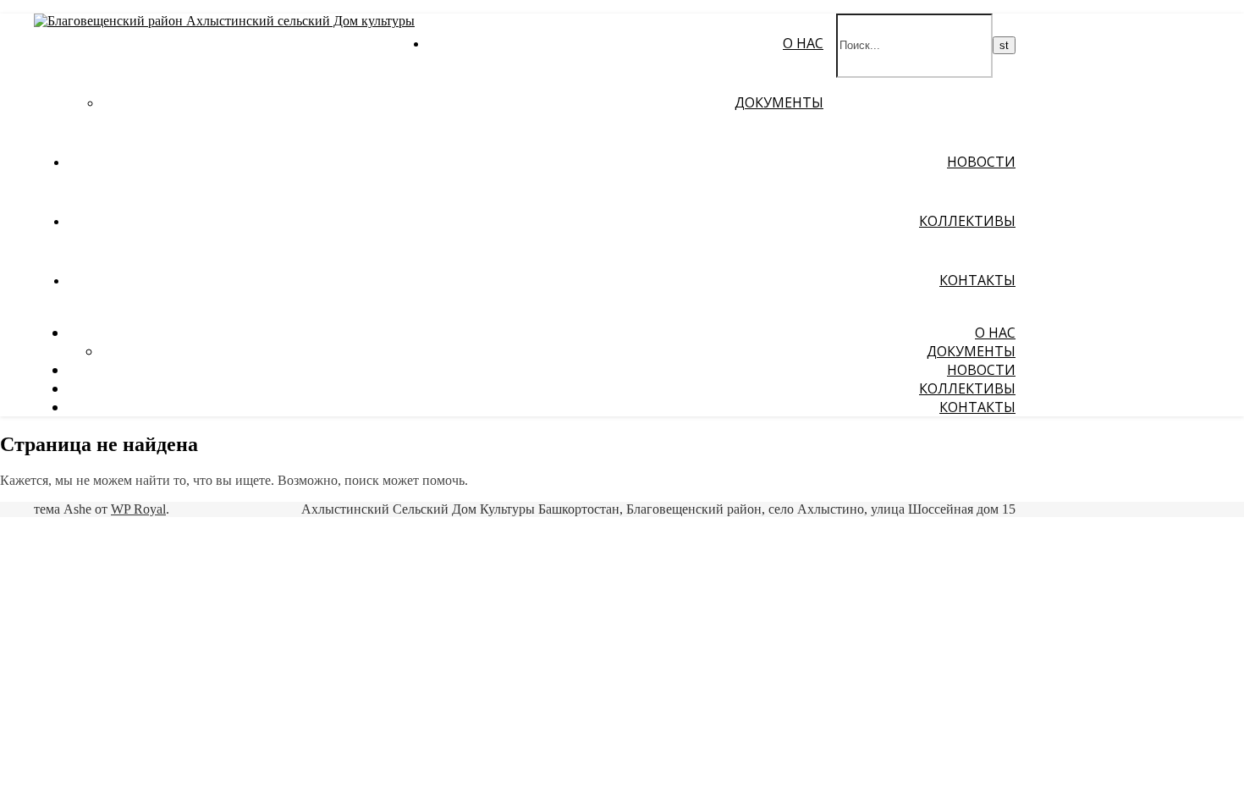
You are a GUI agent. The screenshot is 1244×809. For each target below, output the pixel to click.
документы (779, 102)
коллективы (967, 221)
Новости (981, 161)
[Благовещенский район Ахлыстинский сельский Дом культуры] (224, 21)
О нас (803, 43)
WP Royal (138, 509)
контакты (977, 280)
